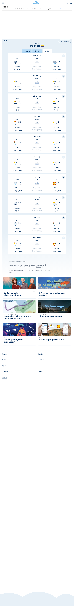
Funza (40, 371)
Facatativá (41, 360)
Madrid (4, 377)
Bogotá (4, 354)
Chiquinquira (6, 371)
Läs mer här (63, 9)
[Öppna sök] (67, 3)
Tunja (4, 360)
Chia (39, 365)
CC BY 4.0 (42, 265)
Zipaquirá (5, 365)
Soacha (40, 354)
